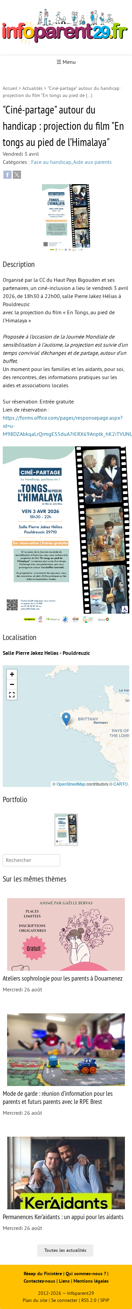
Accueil (10, 88)
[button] (66, 719)
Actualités (32, 88)
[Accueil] (66, 27)
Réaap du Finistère (43, 1274)
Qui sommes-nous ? (86, 1274)
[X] (17, 174)
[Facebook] (7, 174)
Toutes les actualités (65, 1250)
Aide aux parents (92, 162)
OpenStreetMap (71, 784)
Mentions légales (91, 1281)
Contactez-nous (39, 1281)
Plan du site (35, 1300)
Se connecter (64, 1300)
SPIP (104, 1300)
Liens (64, 1281)
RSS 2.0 (88, 1300)
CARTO (120, 784)
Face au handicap (51, 162)
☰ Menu (66, 62)
